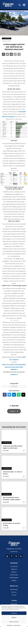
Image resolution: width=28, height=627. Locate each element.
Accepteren (14, 613)
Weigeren (14, 617)
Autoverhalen (14, 575)
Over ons (14, 592)
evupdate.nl (14, 374)
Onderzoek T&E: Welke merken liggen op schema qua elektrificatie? (12, 447)
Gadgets (14, 580)
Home (4, 11)
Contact (14, 595)
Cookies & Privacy (17, 625)
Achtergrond (9, 11)
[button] (19, 5)
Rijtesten (14, 572)
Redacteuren (14, 589)
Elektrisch (14, 569)
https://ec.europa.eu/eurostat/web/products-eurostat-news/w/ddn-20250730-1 (14, 367)
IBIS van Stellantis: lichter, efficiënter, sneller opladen (11, 498)
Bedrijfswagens (14, 577)
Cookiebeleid (9, 625)
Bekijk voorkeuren (14, 621)
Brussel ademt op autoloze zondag (11, 524)
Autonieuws (14, 566)
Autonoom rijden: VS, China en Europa (12, 473)
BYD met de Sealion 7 (8, 116)
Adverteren (14, 604)
